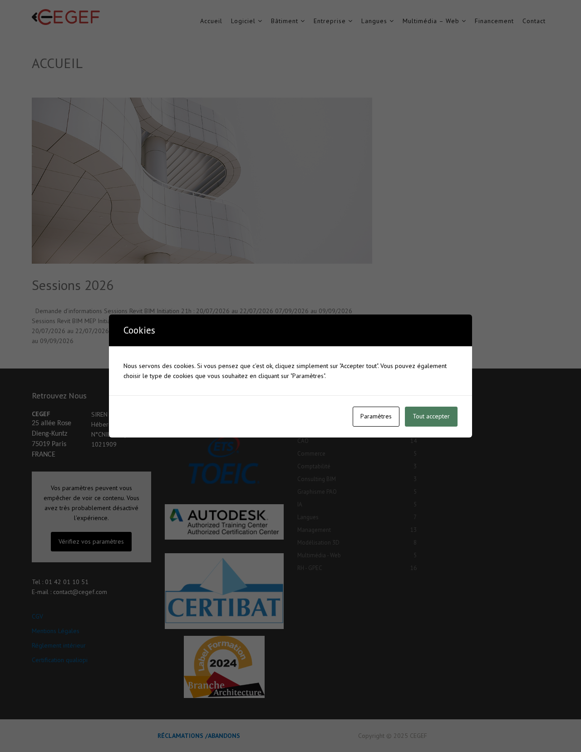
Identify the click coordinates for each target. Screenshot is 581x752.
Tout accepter (431, 416)
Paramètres (376, 416)
